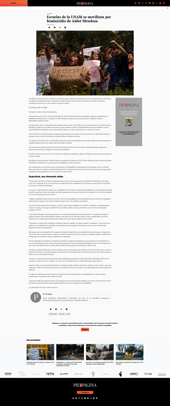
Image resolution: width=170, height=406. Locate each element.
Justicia (49, 13)
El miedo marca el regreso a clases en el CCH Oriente (40, 363)
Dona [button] (14, 3)
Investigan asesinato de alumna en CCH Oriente (129, 363)
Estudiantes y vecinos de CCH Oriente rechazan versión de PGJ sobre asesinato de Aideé (69, 364)
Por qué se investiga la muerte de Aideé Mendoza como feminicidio (99, 363)
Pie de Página (47, 294)
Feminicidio (62, 314)
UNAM (68, 314)
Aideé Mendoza (53, 314)
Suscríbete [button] (85, 392)
